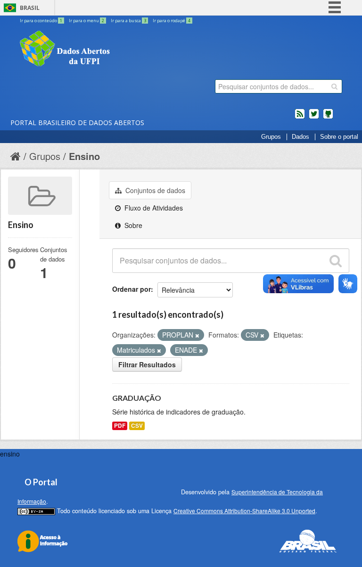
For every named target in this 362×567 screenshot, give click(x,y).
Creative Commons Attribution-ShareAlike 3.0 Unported (244, 511)
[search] (334, 86)
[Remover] (197, 335)
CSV (137, 426)
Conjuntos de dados (154, 190)
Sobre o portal (339, 137)
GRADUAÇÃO (136, 397)
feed (299, 117)
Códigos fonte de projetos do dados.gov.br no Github (328, 117)
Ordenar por (131, 289)
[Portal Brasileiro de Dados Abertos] (121, 49)
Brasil (30, 8)
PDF (119, 426)
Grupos (271, 137)
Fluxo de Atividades (153, 207)
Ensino (84, 156)
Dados (300, 137)
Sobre (132, 225)
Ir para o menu (86, 20)
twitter (314, 117)
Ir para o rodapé (171, 20)
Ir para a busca (128, 20)
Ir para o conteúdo (41, 20)
